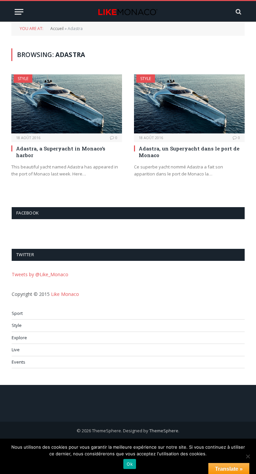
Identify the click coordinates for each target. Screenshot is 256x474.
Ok (130, 464)
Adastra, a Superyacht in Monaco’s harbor (60, 151)
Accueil (57, 28)
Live (16, 350)
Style (23, 78)
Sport (17, 313)
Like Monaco (65, 294)
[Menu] (19, 11)
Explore (19, 338)
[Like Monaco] (127, 12)
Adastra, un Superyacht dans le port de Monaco (189, 151)
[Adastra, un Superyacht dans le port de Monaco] (189, 103)
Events (18, 362)
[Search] (237, 11)
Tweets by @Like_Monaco (40, 274)
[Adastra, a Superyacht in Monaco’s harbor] (66, 103)
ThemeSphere (163, 431)
